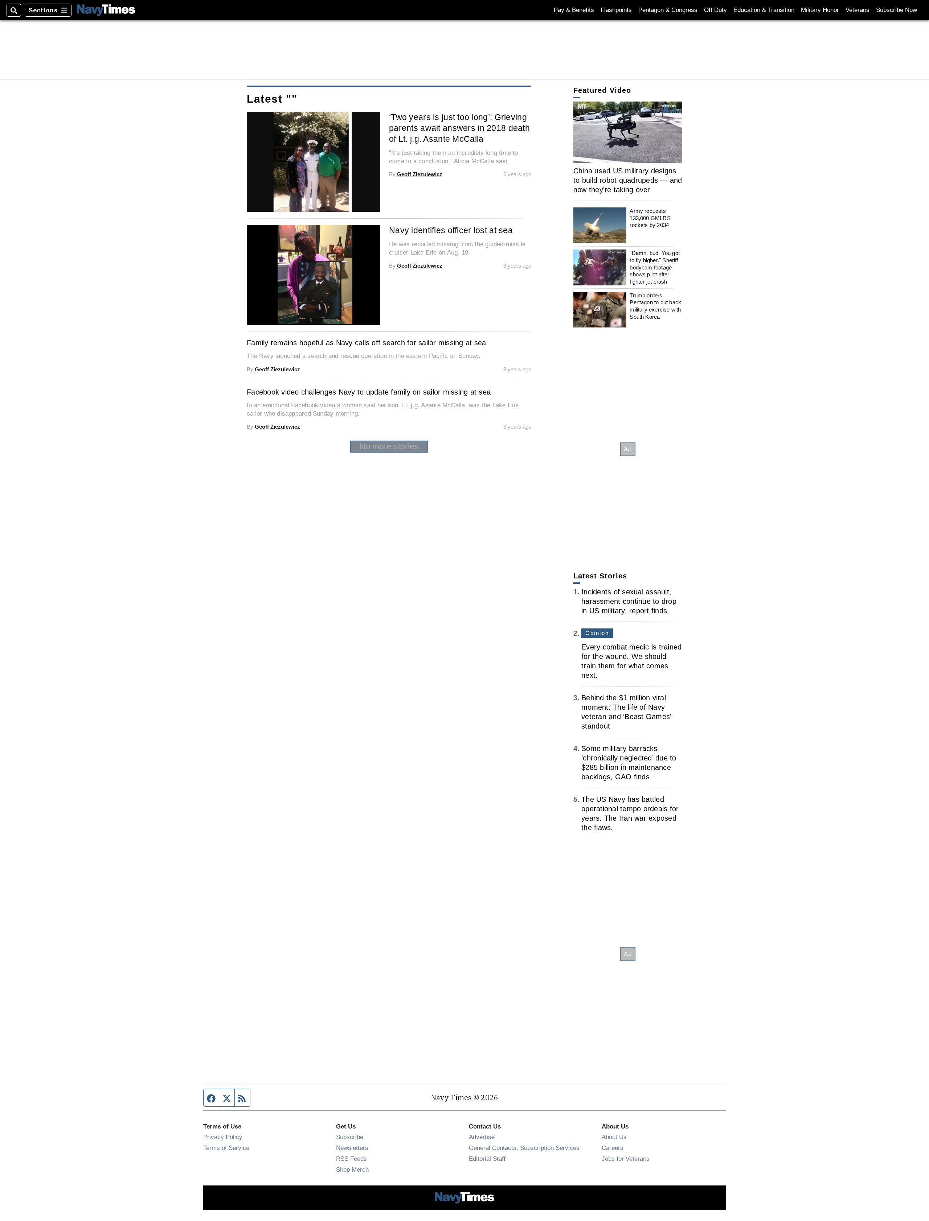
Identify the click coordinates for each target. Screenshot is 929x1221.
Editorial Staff (487, 1158)
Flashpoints (616, 10)
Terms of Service (226, 1147)
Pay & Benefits (574, 10)
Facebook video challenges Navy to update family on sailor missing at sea (369, 392)
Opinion (597, 633)
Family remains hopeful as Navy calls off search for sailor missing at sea (366, 343)
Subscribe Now (896, 10)
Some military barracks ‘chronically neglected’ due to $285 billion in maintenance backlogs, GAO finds (628, 762)
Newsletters (352, 1147)
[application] (627, 132)
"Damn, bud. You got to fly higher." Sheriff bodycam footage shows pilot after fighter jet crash (655, 267)
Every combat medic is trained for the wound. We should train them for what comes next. (631, 661)
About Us (614, 1136)
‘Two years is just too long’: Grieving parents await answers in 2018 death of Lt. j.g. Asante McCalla (459, 128)
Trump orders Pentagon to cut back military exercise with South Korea (655, 306)
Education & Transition (763, 10)
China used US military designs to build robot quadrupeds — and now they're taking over (627, 180)
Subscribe (349, 1136)
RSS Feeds (351, 1158)
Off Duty (715, 10)
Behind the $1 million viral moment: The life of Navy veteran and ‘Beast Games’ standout (626, 712)
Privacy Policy (222, 1136)
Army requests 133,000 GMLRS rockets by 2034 (650, 218)
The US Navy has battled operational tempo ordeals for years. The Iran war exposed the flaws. (630, 813)
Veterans (857, 10)
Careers (612, 1147)
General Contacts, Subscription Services (524, 1147)
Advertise (482, 1136)
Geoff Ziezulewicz (419, 174)
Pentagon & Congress (667, 10)
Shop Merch (352, 1169)
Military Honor (820, 10)
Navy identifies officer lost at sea (451, 230)
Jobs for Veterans (626, 1158)
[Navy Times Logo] (106, 10)
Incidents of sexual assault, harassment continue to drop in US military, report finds (628, 601)
